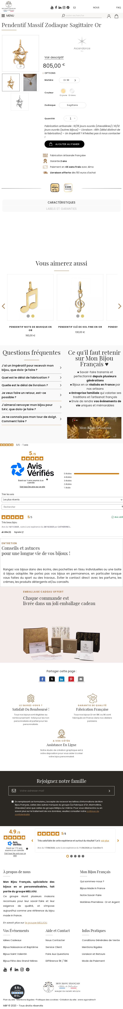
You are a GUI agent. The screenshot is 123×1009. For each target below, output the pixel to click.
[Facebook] (55, 7)
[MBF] (61, 987)
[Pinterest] (68, 7)
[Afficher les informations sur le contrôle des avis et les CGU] (27, 848)
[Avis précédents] (32, 840)
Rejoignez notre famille (61, 781)
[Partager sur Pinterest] (71, 680)
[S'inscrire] (109, 791)
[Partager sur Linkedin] (61, 680)
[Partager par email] (81, 680)
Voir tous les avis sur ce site (32, 487)
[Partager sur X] (52, 680)
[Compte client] (109, 16)
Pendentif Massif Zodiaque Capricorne (80, 328)
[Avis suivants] (118, 840)
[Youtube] (51, 7)
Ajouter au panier (67, 144)
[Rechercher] (64, 15)
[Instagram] (64, 7)
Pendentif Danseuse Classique (30, 327)
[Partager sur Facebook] (42, 680)
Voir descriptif (54, 57)
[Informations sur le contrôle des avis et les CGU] (47, 479)
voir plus (105, 840)
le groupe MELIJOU (36, 922)
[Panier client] (116, 16)
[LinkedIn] (60, 7)
